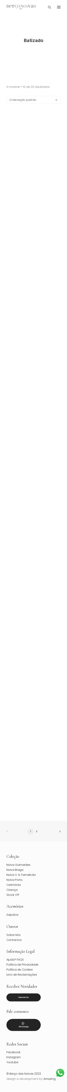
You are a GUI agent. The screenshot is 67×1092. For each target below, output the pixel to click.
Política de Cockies (19, 970)
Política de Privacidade (22, 965)
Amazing (49, 1079)
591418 (33, 803)
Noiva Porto (14, 880)
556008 (33, 451)
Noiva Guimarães (18, 865)
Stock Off (12, 895)
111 (33, 240)
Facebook (13, 1052)
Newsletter (23, 997)
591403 (33, 522)
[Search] (48, 7)
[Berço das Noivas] (21, 7)
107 (33, 170)
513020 (33, 310)
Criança (12, 890)
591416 (33, 733)
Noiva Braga (14, 870)
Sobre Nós (13, 935)
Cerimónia (13, 885)
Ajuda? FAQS (15, 960)
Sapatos (12, 915)
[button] (59, 7)
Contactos (14, 940)
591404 (33, 592)
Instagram (13, 1057)
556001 (33, 381)
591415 (34, 663)
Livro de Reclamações (21, 975)
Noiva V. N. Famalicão (21, 875)
